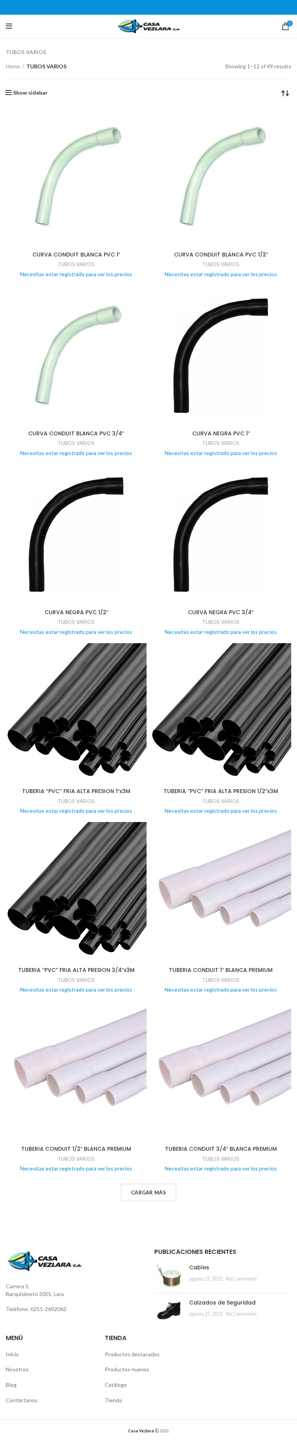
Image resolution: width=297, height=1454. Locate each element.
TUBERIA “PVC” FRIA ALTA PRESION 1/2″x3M (221, 791)
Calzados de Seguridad (222, 1302)
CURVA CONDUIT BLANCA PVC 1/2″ (221, 254)
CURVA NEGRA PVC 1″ (221, 433)
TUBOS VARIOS (76, 264)
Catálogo (116, 1384)
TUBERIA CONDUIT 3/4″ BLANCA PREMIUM (221, 1149)
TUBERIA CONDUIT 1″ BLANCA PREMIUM (221, 970)
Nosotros (17, 1369)
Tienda (113, 1400)
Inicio (12, 1354)
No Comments (241, 1279)
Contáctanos (22, 1400)
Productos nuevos (127, 1369)
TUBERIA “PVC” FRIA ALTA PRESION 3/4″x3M (76, 970)
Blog (11, 1384)
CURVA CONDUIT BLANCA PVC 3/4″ (76, 433)
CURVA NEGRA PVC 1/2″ (76, 612)
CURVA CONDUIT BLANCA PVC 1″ (76, 254)
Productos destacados (132, 1354)
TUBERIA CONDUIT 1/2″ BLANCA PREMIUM (76, 1149)
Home (13, 66)
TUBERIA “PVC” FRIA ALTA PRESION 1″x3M (76, 791)
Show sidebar (30, 92)
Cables (199, 1267)
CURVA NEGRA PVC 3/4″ (221, 612)
